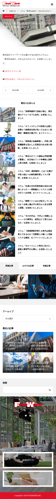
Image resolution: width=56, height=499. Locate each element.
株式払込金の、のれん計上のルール (19, 79)
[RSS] (30, 415)
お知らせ (28, 442)
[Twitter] (25, 415)
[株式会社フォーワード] (28, 405)
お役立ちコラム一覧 (12, 71)
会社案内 (28, 432)
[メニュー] (52, 4)
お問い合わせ (28, 437)
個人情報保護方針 (28, 446)
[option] (14, 286)
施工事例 (28, 423)
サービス (28, 428)
